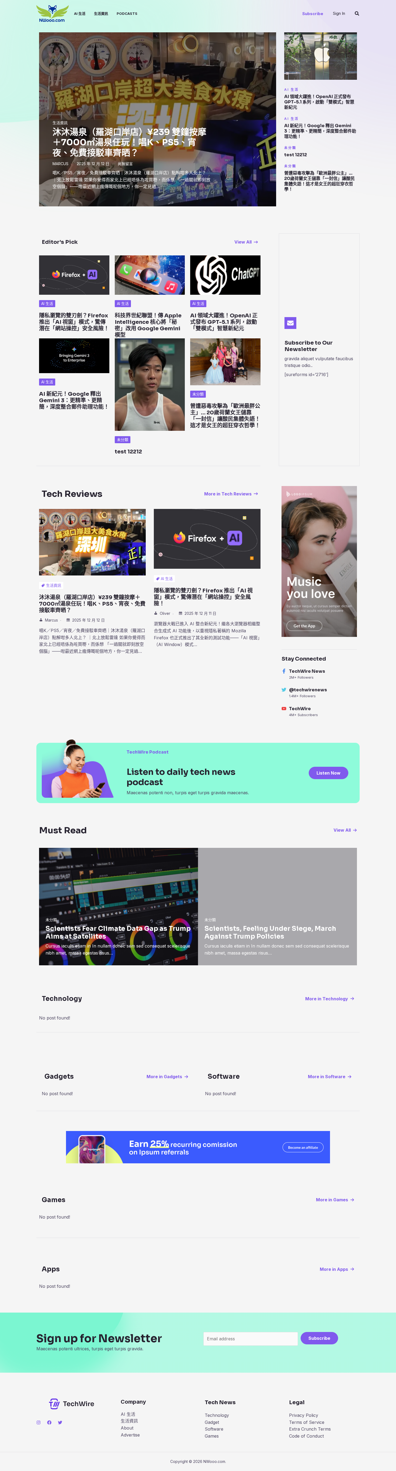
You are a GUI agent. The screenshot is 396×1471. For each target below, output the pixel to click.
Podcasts (127, 13)
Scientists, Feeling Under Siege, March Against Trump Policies (270, 933)
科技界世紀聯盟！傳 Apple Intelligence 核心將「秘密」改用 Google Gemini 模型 (148, 325)
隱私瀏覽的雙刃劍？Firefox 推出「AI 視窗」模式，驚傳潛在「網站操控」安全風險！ (74, 322)
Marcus (60, 163)
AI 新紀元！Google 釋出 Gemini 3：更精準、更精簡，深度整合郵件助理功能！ (320, 131)
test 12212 (295, 155)
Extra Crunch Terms (310, 1429)
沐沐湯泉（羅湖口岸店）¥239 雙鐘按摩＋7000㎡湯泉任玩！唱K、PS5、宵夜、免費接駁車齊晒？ (129, 142)
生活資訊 (101, 13)
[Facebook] (49, 1422)
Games (212, 1436)
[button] (312, 14)
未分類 (290, 148)
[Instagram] (38, 1422)
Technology (217, 1415)
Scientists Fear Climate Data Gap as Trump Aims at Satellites (118, 933)
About (127, 1428)
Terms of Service (306, 1422)
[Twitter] (60, 1422)
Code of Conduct (306, 1436)
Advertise (130, 1435)
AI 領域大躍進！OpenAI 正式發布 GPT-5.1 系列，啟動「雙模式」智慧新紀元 (319, 102)
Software (214, 1429)
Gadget (212, 1422)
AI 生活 (79, 13)
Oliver (165, 613)
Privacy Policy (303, 1415)
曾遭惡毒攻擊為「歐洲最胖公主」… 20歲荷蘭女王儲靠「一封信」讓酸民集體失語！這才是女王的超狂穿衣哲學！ (319, 181)
